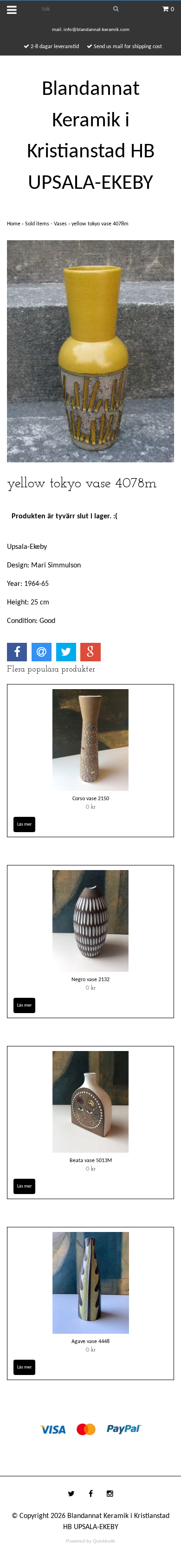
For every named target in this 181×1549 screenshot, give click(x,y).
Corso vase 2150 (90, 799)
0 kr (91, 807)
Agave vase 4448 (90, 1341)
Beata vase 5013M (91, 1160)
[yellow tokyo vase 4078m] (90, 351)
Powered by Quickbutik (90, 1540)
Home (16, 224)
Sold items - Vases (48, 224)
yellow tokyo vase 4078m (100, 224)
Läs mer (24, 824)
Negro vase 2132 (90, 980)
